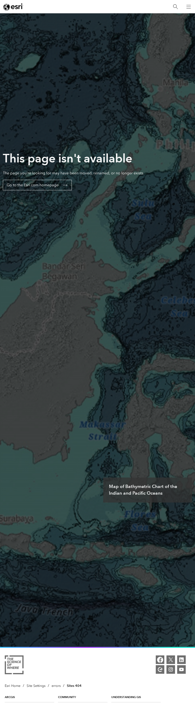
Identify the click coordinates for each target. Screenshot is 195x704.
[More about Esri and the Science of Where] (14, 665)
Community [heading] (67, 697)
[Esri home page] (13, 7)
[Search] (175, 6)
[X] (170, 659)
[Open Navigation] (189, 6)
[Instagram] (170, 669)
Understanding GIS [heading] (126, 697)
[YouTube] (181, 669)
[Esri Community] (160, 669)
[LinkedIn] (181, 659)
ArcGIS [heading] (10, 697)
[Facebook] (160, 659)
